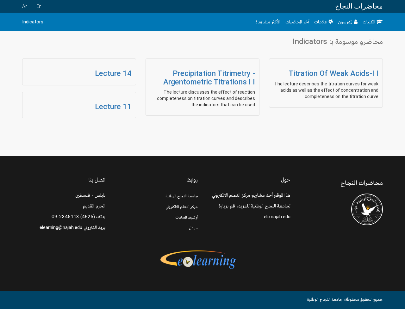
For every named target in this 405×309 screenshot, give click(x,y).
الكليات (370, 22)
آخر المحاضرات (297, 22)
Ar (24, 6)
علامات (321, 22)
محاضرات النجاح (359, 6)
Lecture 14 (113, 73)
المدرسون (346, 22)
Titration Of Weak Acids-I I (333, 73)
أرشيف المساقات (187, 217)
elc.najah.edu (277, 216)
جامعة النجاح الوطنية (181, 196)
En (38, 6)
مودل (193, 228)
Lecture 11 (113, 106)
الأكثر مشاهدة (267, 22)
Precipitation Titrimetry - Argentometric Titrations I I (209, 77)
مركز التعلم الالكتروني (181, 206)
